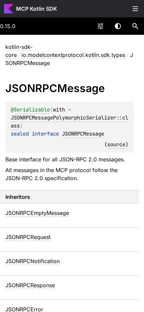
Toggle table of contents (135, 8)
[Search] (135, 26)
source (116, 144)
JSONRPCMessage (83, 133)
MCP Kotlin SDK (36, 8)
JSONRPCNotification (32, 261)
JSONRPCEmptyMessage (37, 213)
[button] (135, 26)
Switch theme (118, 26)
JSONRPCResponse (30, 285)
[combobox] (100, 26)
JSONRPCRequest (28, 237)
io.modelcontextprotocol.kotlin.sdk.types (73, 55)
